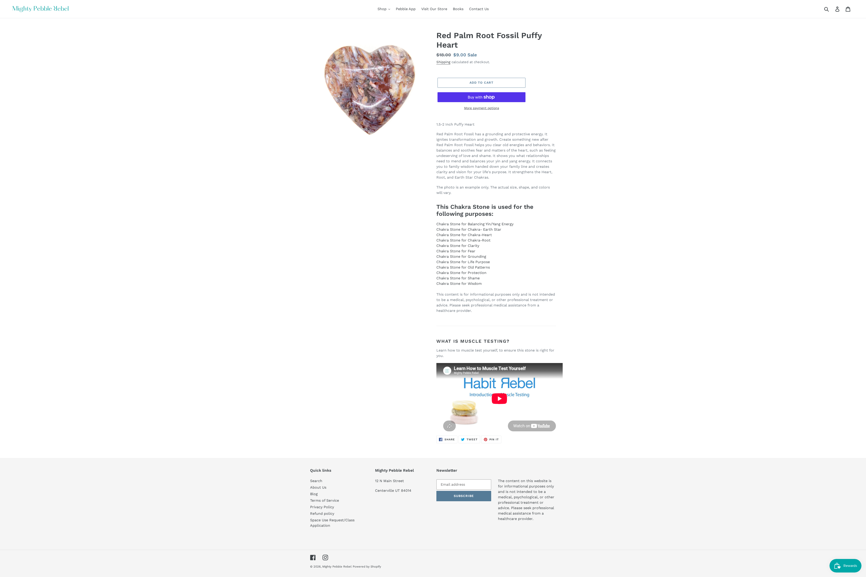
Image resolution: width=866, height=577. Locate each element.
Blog (314, 494)
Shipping (443, 62)
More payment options (481, 108)
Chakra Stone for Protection (461, 273)
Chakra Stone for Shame (458, 278)
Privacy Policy (322, 507)
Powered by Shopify (367, 566)
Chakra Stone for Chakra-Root (463, 240)
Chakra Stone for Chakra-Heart (464, 235)
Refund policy (322, 513)
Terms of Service (324, 500)
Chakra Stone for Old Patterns (463, 267)
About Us (318, 487)
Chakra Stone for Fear (455, 251)
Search (316, 481)
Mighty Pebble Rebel (337, 566)
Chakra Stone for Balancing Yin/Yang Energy (475, 224)
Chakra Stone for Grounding (461, 256)
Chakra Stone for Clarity (457, 246)
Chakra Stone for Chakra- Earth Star (468, 229)
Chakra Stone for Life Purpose (463, 262)
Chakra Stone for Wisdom (459, 283)
